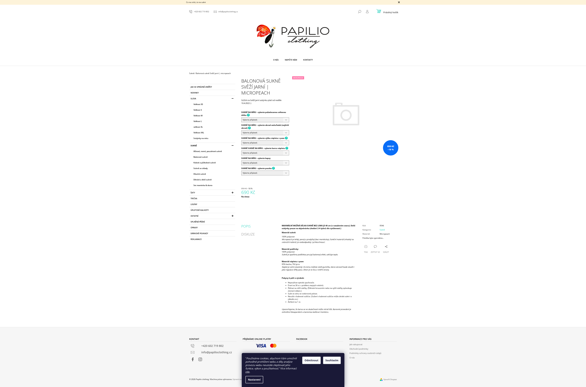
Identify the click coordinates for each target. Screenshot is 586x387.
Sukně (194, 145)
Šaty (193, 192)
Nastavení (254, 379)
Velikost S (197, 110)
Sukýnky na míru (200, 138)
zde (247, 372)
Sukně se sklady (200, 168)
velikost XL (198, 127)
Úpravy (194, 227)
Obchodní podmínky (358, 348)
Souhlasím (331, 360)
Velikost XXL (198, 132)
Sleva (193, 98)
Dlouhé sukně (199, 174)
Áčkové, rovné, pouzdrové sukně (207, 151)
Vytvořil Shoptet (390, 379)
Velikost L (197, 121)
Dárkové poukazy (199, 233)
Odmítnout (311, 360)
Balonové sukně (200, 157)
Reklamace (196, 239)
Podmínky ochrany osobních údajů (365, 353)
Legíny (194, 204)
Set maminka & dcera (202, 185)
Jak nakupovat (355, 344)
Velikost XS (198, 104)
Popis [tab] (246, 226)
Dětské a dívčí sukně (202, 179)
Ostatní (194, 216)
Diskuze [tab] (248, 234)
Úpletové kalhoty (200, 210)
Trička (194, 198)
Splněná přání (198, 221)
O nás (352, 357)
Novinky (195, 92)
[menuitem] (276, 60)
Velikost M (198, 115)
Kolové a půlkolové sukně (204, 162)
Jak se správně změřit (201, 87)
